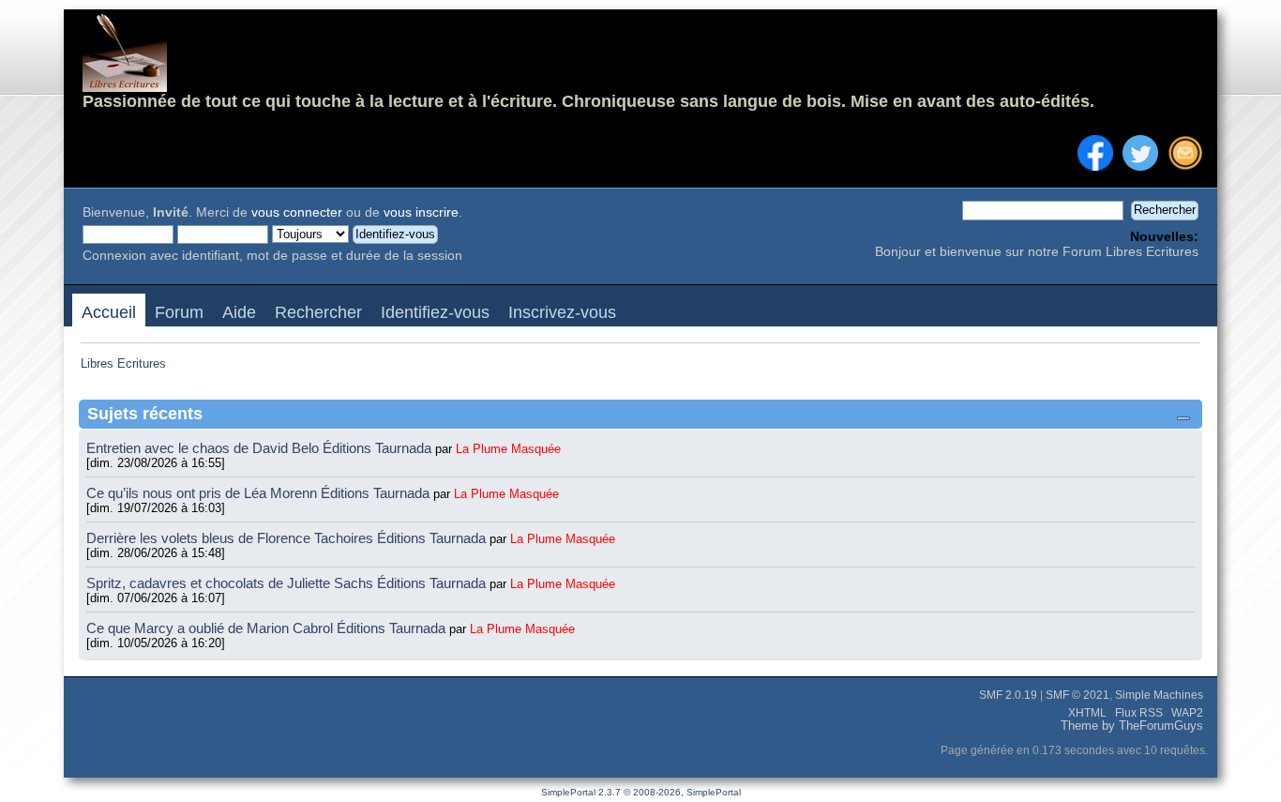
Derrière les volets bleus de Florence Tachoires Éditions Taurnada (288, 538)
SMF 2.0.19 (1008, 695)
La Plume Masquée (508, 449)
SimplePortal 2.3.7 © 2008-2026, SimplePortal (641, 792)
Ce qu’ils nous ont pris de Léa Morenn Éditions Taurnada (259, 493)
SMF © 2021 (1077, 695)
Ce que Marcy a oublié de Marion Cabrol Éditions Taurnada (267, 628)
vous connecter (296, 212)
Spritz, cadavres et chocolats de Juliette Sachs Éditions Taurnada (288, 583)
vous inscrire (421, 212)
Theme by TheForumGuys (1132, 726)
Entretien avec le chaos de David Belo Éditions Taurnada (260, 448)
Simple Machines (1159, 695)
